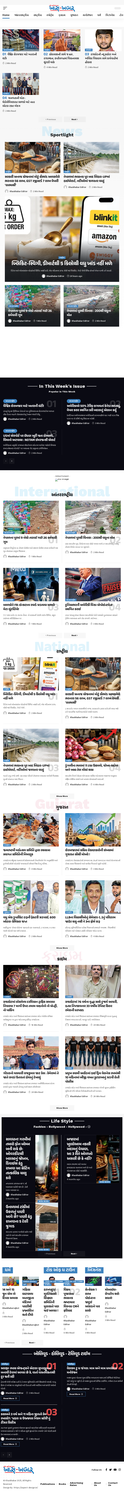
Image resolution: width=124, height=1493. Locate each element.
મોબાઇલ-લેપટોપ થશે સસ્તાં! (112, 1294)
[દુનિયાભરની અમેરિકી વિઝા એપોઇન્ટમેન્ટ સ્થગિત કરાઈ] (93, 584)
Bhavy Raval (29, 1281)
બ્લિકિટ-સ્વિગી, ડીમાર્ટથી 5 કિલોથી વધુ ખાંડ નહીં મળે (62, 264)
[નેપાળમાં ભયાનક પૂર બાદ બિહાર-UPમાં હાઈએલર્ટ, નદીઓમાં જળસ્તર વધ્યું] (91, 157)
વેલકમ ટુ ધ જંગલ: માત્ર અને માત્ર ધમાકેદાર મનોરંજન (92, 1370)
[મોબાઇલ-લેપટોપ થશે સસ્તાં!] (113, 1281)
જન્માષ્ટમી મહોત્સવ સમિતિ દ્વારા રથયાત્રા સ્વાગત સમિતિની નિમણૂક (26, 852)
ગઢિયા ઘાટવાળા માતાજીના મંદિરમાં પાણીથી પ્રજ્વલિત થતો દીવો (28, 1302)
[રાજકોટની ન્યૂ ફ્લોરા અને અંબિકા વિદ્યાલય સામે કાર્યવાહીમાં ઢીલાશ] (103, 40)
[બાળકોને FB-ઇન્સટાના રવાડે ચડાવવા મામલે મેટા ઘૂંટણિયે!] (31, 584)
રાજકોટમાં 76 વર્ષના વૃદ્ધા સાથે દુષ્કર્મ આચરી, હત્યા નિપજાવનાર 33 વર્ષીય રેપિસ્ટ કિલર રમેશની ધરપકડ (91, 1006)
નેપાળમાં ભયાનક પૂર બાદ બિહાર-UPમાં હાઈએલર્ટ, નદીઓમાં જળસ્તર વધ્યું (87, 179)
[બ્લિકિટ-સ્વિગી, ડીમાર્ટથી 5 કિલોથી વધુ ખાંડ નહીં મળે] (62, 239)
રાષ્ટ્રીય (47, 50)
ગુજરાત (69, 845)
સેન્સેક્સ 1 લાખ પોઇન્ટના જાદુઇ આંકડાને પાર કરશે (92, 1300)
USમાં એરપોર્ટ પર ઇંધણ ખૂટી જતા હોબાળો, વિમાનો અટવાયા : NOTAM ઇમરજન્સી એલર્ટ (29, 438)
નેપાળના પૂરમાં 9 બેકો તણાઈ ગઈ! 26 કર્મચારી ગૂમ (30, 313)
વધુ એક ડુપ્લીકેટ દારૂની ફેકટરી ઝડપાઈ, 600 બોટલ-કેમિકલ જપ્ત (29, 919)
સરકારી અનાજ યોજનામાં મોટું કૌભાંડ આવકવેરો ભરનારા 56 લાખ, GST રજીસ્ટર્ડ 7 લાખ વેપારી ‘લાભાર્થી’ (32, 181)
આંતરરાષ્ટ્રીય (8, 50)
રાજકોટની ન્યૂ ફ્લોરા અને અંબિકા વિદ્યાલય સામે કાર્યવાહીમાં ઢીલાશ (101, 58)
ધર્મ (5, 1284)
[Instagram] (120, 1470)
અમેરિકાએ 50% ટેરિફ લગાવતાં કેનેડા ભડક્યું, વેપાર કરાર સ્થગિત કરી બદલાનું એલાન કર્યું (94, 408)
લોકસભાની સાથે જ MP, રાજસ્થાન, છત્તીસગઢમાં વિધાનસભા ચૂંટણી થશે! (61, 58)
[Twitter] (110, 1470)
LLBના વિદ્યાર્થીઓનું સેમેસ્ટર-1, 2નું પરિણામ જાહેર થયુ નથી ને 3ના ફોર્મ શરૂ (90, 919)
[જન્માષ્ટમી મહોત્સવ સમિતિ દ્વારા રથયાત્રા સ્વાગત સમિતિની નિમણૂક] (31, 829)
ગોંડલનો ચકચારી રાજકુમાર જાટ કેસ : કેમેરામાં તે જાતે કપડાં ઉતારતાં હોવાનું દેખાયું (31, 1075)
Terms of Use (70, 1486)
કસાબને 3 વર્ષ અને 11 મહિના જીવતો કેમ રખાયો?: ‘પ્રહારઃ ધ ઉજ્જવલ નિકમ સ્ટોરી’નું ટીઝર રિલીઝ (25, 1418)
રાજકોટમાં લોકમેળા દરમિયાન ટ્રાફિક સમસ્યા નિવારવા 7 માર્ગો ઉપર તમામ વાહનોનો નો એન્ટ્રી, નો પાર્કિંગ (30, 1006)
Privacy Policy (50, 1486)
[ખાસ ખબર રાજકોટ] (62, 8)
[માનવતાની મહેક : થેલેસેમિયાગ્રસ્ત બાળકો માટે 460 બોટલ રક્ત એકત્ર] (20, 84)
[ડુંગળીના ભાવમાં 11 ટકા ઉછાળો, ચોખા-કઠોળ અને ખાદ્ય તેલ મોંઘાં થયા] (93, 745)
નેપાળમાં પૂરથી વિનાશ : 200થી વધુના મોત (89, 313)
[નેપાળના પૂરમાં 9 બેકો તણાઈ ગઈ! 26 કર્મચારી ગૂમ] (31, 517)
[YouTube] (115, 1470)
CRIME (7, 997)
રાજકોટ (89, 50)
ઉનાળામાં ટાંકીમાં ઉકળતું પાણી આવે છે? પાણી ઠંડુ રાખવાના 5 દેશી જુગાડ (19, 1217)
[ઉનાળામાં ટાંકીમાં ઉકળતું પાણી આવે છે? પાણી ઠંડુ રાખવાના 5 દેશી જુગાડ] (46, 1227)
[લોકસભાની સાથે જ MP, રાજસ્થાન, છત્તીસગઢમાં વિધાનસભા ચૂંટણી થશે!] (62, 40)
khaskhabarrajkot (10, 1308)
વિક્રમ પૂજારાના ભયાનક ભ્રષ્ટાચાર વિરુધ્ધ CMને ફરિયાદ (71, 1300)
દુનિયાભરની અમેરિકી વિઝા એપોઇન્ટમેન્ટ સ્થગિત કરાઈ (89, 607)
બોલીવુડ (5, 1364)
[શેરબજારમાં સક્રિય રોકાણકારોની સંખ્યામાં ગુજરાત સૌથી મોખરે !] (93, 829)
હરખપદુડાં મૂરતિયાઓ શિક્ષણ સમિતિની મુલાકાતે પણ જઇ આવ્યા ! (51, 1300)
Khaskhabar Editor (18, 191)
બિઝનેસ (89, 1284)
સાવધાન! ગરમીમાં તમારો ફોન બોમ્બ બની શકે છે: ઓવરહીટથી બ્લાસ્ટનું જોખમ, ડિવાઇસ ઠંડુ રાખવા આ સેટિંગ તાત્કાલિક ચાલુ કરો (18, 1159)
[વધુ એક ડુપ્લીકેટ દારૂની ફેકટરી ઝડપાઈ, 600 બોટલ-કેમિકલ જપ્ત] (31, 897)
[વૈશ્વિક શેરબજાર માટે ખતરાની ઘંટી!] (20, 40)
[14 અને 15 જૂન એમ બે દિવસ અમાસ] (10, 1281)
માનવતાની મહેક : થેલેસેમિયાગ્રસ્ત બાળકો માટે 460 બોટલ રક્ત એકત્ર (18, 102)
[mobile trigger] (6, 8)
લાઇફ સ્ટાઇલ (44, 1201)
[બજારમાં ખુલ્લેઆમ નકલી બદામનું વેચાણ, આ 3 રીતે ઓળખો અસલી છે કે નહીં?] (107, 1159)
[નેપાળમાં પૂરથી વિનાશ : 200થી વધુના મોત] (93, 517)
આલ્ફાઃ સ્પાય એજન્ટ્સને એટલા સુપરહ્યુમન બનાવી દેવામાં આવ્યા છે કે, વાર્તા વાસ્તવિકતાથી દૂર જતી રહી (28, 1372)
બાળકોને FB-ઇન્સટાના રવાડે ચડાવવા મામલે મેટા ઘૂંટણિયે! (29, 607)
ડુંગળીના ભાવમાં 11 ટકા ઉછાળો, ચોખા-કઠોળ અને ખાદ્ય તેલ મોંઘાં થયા (91, 768)
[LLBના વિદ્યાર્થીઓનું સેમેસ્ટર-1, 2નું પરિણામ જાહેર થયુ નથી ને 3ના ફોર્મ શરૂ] (93, 897)
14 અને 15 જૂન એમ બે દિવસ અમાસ (10, 1294)
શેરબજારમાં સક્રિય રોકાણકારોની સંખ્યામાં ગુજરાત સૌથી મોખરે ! (89, 852)
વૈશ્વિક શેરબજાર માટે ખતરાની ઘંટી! (23, 406)
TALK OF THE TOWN (54, 1281)
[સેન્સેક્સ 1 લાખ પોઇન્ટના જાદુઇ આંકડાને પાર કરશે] (93, 1281)
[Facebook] (106, 1470)
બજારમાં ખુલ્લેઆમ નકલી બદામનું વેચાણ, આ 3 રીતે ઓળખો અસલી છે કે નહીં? (80, 1149)
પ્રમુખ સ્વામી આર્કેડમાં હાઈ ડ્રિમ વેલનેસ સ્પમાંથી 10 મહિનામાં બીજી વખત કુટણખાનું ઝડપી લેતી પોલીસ (92, 1077)
